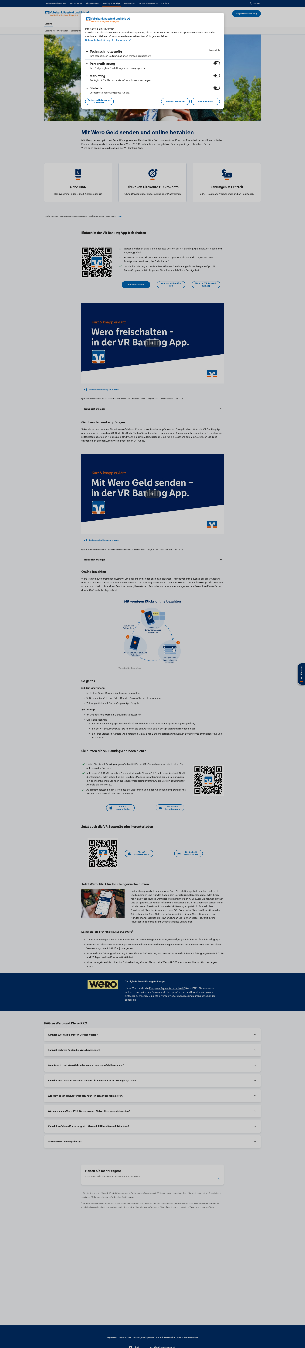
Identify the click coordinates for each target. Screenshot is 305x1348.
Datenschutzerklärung (98, 40)
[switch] (217, 63)
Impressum (122, 40)
